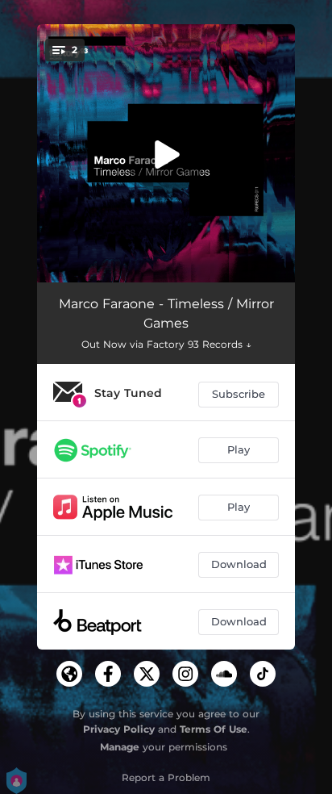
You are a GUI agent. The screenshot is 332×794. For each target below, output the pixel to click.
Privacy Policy (119, 729)
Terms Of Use (213, 729)
